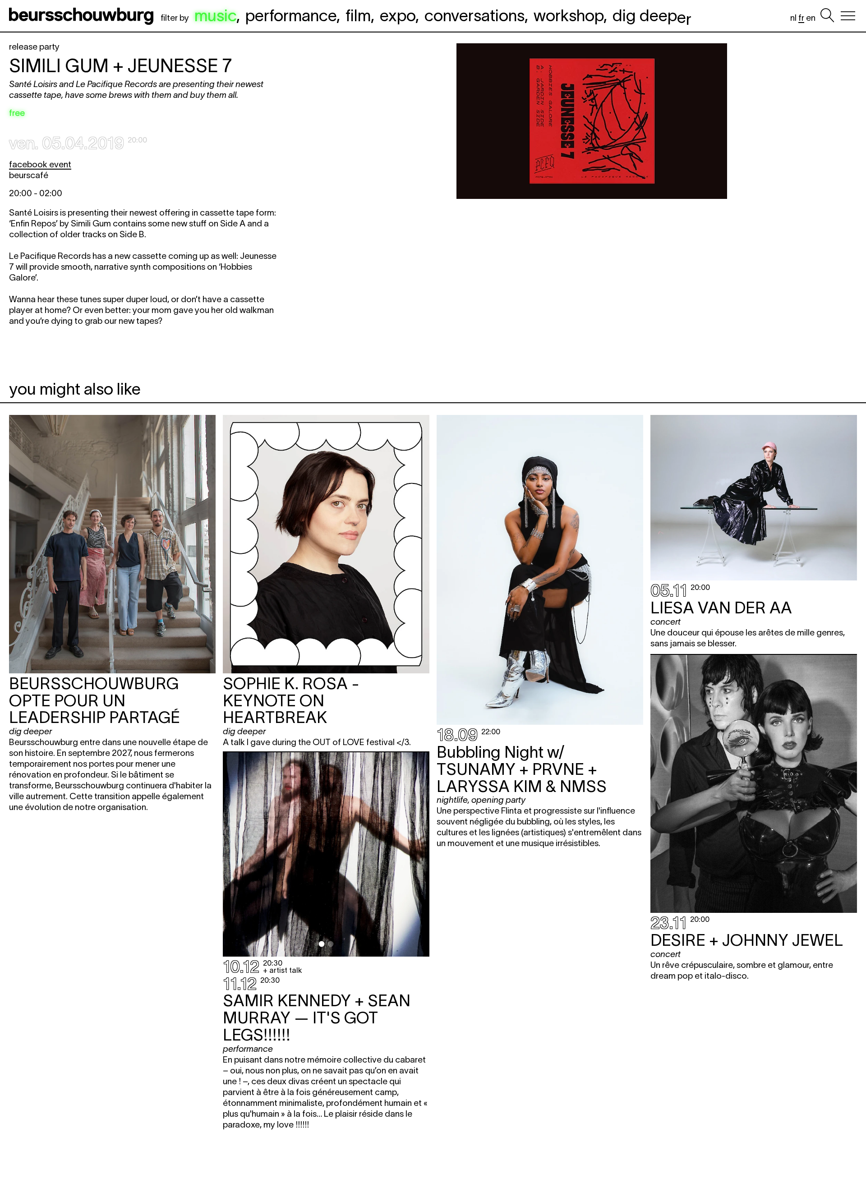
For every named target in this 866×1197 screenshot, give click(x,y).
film (358, 15)
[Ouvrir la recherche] (827, 16)
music (215, 15)
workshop (568, 15)
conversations (474, 15)
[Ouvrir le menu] (848, 16)
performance (290, 15)
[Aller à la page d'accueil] (83, 16)
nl (793, 18)
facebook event (40, 164)
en (810, 18)
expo (397, 15)
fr (801, 18)
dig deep (652, 15)
